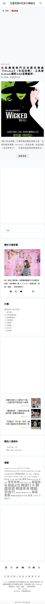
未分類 (9, 312)
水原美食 (16, 476)
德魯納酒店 (20, 474)
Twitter (18, 568)
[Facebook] (11, 291)
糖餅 (29, 479)
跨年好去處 (34, 479)
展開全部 (7, 309)
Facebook (7, 568)
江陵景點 (34, 476)
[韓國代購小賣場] (26, 291)
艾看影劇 (9, 320)
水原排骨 (9, 476)
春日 (30, 474)
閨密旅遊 (14, 482)
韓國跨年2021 (26, 492)
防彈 (21, 482)
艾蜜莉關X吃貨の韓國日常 (22, 4)
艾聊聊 (9, 325)
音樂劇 (6, 77)
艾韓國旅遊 (10, 317)
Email (34, 568)
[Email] (33, 291)
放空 (27, 474)
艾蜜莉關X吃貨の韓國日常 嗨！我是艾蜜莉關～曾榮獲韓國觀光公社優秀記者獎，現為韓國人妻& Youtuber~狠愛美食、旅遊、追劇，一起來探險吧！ (22, 584)
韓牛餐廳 (24, 495)
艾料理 (9, 331)
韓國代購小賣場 (28, 567)
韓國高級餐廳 (16, 496)
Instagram (12, 568)
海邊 (16, 479)
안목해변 (35, 495)
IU (18, 471)
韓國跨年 (18, 492)
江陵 (21, 477)
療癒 (24, 479)
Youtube (23, 568)
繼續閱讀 (23, 156)
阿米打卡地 (27, 482)
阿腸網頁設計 (26, 591)
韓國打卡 (28, 485)
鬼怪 (30, 495)
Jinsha (24, 589)
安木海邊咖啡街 (9, 474)
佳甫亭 (28, 471)
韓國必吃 (14, 485)
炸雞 (20, 479)
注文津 (12, 479)
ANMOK (7, 468)
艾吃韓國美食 (11, 315)
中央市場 (23, 471)
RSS (40, 568)
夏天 (32, 471)
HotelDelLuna (10, 471)
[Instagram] (16, 291)
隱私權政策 (26, 602)
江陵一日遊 (26, 476)
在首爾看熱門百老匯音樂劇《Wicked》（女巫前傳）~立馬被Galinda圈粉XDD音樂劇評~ (22, 71)
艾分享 (9, 328)
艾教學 (9, 323)
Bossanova (14, 468)
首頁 (7, 11)
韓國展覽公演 (15, 77)
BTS (20, 468)
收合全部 (16, 309)
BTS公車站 (26, 468)
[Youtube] (21, 291)
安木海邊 (38, 471)
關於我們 (18, 602)
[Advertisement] (22, 38)
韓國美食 (23, 488)
